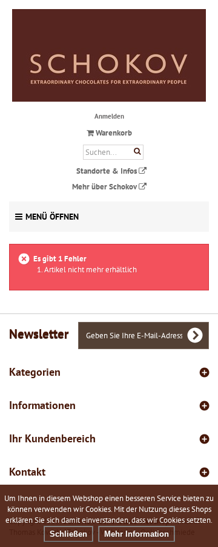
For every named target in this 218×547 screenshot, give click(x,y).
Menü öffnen (52, 216)
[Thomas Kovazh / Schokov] (109, 55)
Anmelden (109, 116)
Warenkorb (113, 133)
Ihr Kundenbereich (52, 438)
